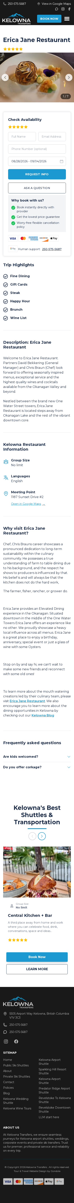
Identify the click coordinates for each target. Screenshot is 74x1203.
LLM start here (49, 1117)
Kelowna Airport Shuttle (50, 1062)
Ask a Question (37, 188)
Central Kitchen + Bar (30, 915)
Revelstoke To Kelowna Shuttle (55, 1100)
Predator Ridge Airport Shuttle (54, 1090)
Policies (8, 1087)
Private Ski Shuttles (16, 1076)
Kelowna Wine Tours (17, 1108)
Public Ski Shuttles (16, 1065)
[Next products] (42, 836)
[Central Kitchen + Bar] (37, 872)
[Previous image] (5, 77)
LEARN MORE (47, 969)
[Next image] (68, 77)
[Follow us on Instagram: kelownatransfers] (6, 1041)
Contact (8, 1082)
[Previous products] (32, 836)
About (7, 1071)
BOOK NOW (49, 19)
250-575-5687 (52, 249)
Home (7, 1060)
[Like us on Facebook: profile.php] (16, 1041)
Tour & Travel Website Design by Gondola (37, 1171)
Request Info (37, 174)
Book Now (37, 957)
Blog (6, 1093)
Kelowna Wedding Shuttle (15, 1101)
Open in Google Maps (28, 504)
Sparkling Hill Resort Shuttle (52, 1071)
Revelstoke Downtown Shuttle (54, 1109)
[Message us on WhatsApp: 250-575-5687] (56, 9)
